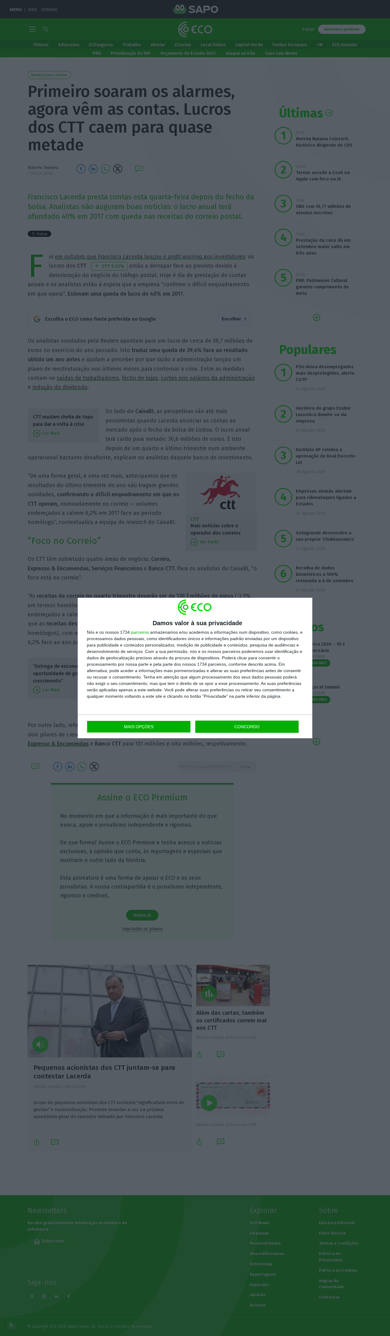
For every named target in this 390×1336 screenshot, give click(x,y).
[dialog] (195, 668)
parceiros (140, 632)
